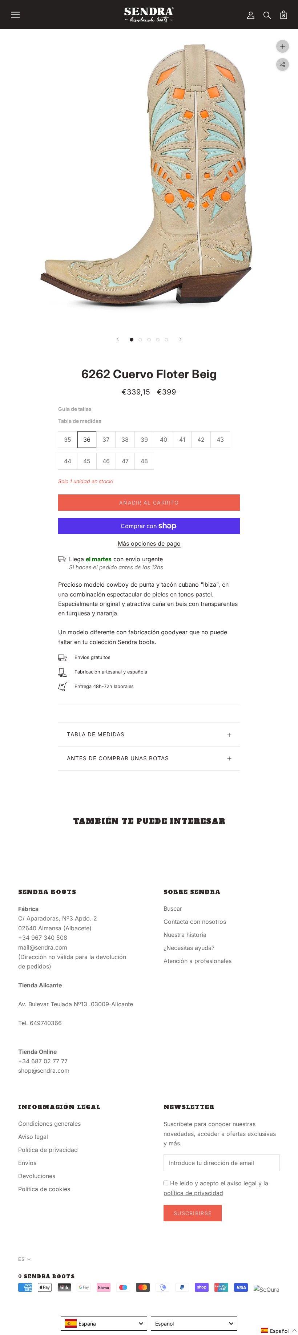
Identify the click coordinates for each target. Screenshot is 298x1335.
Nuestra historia (185, 934)
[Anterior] (117, 339)
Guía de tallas (75, 409)
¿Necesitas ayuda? (189, 947)
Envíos (27, 1162)
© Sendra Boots (46, 1277)
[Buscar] (267, 15)
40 (163, 439)
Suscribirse (193, 1213)
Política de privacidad (48, 1149)
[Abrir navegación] (15, 14)
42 (201, 439)
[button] (279, 1330)
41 (182, 439)
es (21, 1259)
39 (144, 439)
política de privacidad (193, 1193)
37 (105, 439)
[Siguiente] (181, 339)
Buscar (173, 908)
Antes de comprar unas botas (118, 758)
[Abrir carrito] (283, 15)
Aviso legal (33, 1136)
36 (86, 439)
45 (86, 461)
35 (67, 439)
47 (125, 461)
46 (106, 461)
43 (220, 439)
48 (144, 461)
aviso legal (242, 1183)
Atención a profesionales (197, 960)
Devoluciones (36, 1176)
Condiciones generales (49, 1123)
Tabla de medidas (79, 421)
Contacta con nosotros (195, 921)
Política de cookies (44, 1189)
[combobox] (104, 1323)
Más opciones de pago (149, 543)
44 (67, 461)
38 (125, 439)
